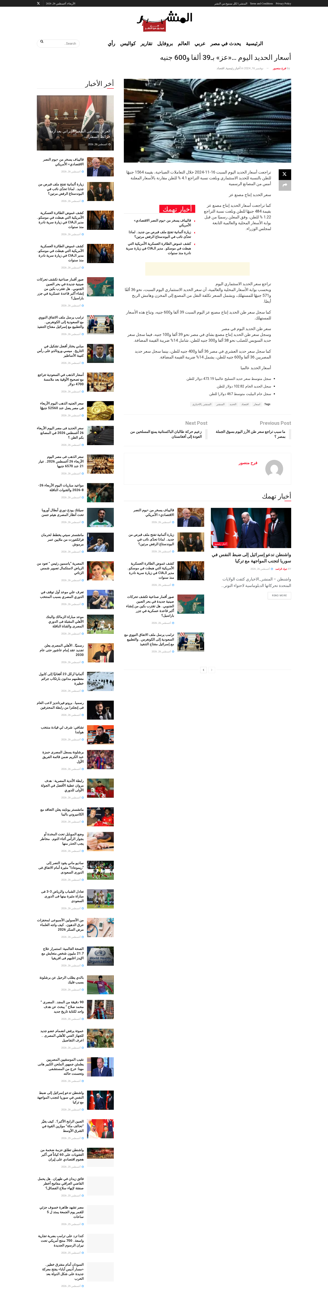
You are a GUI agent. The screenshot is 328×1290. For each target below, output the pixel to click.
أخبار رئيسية (233, 68)
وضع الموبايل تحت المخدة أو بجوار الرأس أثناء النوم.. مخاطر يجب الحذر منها (62, 839)
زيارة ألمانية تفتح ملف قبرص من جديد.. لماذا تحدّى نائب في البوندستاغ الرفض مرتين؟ (151, 539)
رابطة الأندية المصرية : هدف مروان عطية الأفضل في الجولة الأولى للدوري (62, 785)
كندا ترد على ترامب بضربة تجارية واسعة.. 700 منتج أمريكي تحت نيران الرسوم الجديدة (61, 1240)
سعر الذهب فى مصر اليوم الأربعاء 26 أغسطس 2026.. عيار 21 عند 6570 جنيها (61, 461)
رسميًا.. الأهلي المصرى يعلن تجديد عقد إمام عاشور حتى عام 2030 (62, 650)
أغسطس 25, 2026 (71, 1138)
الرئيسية (254, 43)
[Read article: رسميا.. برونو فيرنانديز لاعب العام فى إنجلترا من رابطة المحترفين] (100, 710)
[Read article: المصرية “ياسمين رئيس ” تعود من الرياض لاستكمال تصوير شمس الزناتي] (100, 570)
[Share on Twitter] (285, 174)
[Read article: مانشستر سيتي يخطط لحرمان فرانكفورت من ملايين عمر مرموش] (100, 542)
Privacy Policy (283, 3)
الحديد (233, 404)
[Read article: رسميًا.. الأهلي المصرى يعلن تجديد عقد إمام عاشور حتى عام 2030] (100, 652)
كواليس (128, 43)
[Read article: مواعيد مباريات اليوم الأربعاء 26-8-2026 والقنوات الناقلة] (100, 492)
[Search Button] (40, 41)
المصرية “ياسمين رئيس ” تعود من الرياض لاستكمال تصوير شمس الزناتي (60, 568)
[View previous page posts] (211, 670)
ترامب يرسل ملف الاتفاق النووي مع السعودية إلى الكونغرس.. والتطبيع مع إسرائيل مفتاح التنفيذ (149, 639)
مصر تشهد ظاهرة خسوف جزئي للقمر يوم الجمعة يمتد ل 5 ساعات (61, 1212)
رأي (111, 43)
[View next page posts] (203, 670)
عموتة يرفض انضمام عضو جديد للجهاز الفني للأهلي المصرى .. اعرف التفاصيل (62, 1035)
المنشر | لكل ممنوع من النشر (230, 3)
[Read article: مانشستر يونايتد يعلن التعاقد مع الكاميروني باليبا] (100, 817)
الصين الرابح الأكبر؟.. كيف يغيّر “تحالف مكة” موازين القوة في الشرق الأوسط (62, 1126)
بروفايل (165, 43)
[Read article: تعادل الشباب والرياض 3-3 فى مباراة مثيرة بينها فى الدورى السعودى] (100, 899)
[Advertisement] (197, 269)
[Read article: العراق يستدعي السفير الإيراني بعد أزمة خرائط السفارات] (75, 123)
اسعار (257, 404)
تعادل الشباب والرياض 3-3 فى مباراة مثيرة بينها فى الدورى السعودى (62, 896)
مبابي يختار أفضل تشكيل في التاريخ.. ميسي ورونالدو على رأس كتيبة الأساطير (60, 351)
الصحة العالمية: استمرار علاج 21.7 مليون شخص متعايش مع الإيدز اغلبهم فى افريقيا (63, 953)
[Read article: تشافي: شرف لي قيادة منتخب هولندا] (100, 734)
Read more (277, 594)
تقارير (146, 43)
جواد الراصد (281, 569)
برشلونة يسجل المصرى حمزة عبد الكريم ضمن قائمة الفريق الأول (63, 757)
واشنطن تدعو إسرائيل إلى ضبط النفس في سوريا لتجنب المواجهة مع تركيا (60, 1097)
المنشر (220, 404)
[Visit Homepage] (164, 21)
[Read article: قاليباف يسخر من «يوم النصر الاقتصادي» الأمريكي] (190, 517)
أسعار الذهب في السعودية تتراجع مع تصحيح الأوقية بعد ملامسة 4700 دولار (61, 379)
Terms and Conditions (261, 3)
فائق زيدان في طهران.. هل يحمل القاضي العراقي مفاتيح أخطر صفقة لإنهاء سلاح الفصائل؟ (61, 1183)
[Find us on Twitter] (38, 3)
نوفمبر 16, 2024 (254, 68)
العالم (184, 43)
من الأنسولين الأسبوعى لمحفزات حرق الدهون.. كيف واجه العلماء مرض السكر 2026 (60, 925)
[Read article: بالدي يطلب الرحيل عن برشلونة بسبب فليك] (100, 985)
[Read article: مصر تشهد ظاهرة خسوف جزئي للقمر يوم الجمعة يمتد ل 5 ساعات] (100, 1214)
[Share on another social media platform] (285, 185)
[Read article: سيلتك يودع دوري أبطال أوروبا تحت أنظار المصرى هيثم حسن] (100, 517)
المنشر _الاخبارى (201, 404)
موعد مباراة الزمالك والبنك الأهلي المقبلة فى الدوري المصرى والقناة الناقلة (65, 621)
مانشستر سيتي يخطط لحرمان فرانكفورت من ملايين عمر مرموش (62, 539)
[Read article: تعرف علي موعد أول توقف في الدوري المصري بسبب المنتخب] (100, 599)
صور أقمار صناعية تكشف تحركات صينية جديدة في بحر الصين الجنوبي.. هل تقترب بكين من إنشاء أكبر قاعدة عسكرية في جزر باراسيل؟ (150, 606)
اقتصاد (220, 68)
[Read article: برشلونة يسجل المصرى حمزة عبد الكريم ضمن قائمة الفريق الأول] (100, 759)
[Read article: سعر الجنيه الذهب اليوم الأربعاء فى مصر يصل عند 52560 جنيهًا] (100, 410)
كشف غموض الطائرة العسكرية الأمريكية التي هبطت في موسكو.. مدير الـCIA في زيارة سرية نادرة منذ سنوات (158, 248)
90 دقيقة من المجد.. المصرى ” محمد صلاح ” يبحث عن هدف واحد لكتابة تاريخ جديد (62, 1007)
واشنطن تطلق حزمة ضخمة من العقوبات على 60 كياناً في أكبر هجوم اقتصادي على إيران (62, 1154)
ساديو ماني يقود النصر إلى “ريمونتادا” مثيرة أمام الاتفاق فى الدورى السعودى (61, 867)
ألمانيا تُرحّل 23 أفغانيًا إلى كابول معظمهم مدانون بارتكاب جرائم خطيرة (61, 678)
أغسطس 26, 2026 (260, 569)
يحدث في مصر (225, 43)
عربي (200, 43)
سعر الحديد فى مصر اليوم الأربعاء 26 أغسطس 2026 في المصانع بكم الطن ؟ (60, 433)
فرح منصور (279, 68)
